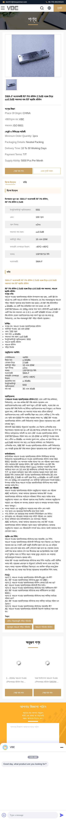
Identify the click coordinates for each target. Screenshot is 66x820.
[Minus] (62, 747)
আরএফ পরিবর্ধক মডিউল (43, 627)
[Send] (61, 815)
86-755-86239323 (56, 2)
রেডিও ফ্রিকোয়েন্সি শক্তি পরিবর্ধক (19, 621)
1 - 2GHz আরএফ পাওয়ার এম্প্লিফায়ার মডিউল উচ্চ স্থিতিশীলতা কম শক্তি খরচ (16, 680)
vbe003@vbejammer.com (16, 2)
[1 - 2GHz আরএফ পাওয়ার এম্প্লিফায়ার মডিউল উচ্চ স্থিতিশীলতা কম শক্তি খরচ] (18, 663)
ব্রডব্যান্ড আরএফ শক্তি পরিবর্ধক (18, 627)
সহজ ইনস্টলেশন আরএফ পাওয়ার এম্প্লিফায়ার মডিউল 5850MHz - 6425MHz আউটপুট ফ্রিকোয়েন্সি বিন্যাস (47, 680)
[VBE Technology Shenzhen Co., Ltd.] (13, 8)
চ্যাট (60, 8)
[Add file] (4, 815)
